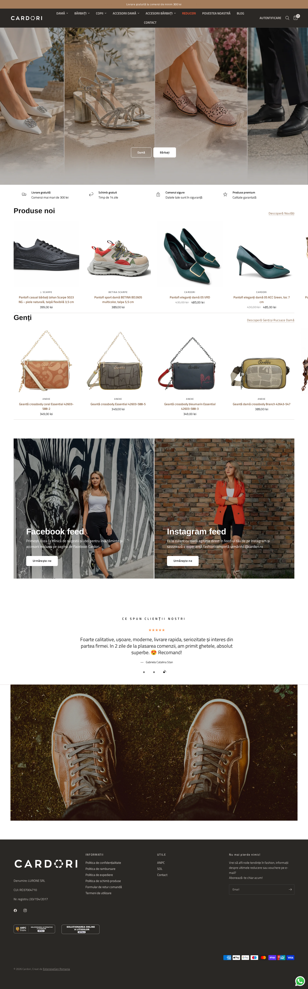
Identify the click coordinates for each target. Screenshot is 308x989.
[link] (183, 561)
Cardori (189, 292)
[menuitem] (62, 13)
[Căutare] (287, 18)
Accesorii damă (124, 13)
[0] (294, 18)
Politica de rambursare (100, 868)
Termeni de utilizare (98, 893)
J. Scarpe (46, 292)
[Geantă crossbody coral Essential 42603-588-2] (46, 361)
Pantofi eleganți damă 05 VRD (190, 297)
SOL (159, 868)
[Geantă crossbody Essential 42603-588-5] (118, 361)
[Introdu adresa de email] (290, 890)
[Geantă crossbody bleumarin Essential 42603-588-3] (190, 361)
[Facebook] (18, 910)
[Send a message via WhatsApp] (300, 981)
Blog (240, 13)
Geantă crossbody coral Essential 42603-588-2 (46, 406)
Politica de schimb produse (103, 880)
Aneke (46, 398)
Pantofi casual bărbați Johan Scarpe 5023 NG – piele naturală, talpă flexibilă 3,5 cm (46, 299)
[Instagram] (28, 910)
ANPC (161, 862)
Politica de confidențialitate (103, 862)
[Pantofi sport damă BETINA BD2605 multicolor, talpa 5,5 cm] (118, 254)
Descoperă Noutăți (281, 213)
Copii (99, 13)
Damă (60, 13)
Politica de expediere (99, 874)
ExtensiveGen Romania (56, 969)
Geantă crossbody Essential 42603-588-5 (118, 404)
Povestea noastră (216, 13)
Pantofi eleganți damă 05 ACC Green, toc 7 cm (261, 299)
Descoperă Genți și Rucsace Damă (270, 320)
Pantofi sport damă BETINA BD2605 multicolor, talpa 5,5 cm (118, 299)
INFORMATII (94, 854)
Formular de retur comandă (103, 887)
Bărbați (80, 13)
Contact (150, 22)
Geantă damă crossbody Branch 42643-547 (261, 404)
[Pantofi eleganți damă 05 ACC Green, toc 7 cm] (262, 254)
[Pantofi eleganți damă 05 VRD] (190, 254)
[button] (141, 152)
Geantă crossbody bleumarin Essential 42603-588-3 (190, 406)
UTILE (161, 854)
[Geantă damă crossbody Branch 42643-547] (262, 361)
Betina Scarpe (118, 292)
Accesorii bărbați (159, 13)
